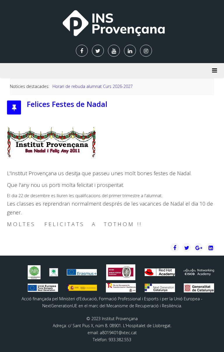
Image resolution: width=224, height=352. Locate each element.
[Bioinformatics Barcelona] (34, 272)
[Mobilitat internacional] (82, 272)
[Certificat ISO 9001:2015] (121, 272)
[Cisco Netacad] (199, 272)
